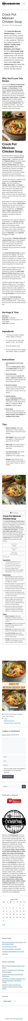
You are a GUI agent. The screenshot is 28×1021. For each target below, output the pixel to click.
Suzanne (4, 974)
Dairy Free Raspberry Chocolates (11, 949)
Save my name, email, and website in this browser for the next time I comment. (14, 770)
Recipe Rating (6, 735)
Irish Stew (5, 954)
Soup (5, 718)
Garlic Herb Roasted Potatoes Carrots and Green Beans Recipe (12, 986)
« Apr (3, 924)
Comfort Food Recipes (10, 714)
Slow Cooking (10, 716)
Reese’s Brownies (9, 720)
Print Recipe (14, 512)
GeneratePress (19, 1018)
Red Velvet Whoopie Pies (9, 946)
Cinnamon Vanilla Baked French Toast (13, 951)
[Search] (24, 786)
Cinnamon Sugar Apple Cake (12, 723)
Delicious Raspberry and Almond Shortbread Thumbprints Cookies (13, 980)
